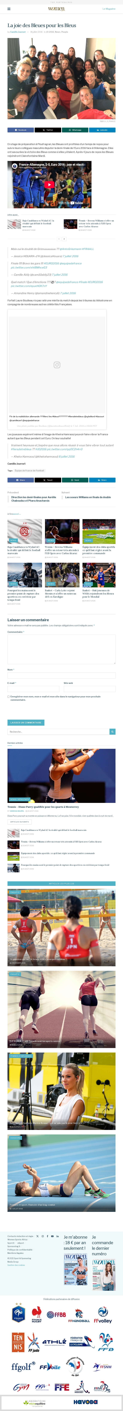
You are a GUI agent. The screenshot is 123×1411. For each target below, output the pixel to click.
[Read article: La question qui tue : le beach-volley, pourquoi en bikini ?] (62, 927)
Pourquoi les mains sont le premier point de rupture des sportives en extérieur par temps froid (65, 865)
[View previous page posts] (59, 239)
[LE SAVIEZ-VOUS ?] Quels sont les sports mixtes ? (36, 1041)
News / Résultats (19, 799)
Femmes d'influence (21, 1056)
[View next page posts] (64, 239)
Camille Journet (18, 32)
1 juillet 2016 (17, 1209)
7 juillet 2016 (70, 256)
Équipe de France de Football (29, 471)
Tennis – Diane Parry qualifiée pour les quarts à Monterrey (43, 806)
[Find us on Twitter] (37, 1236)
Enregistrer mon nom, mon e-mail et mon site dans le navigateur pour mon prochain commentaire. (55, 698)
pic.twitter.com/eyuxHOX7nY (29, 286)
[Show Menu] (9, 8)
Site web (68, 683)
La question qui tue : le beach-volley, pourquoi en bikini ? (38, 959)
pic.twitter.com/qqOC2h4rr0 (64, 449)
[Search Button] (113, 732)
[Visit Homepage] (56, 9)
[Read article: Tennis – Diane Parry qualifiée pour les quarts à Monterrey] (62, 776)
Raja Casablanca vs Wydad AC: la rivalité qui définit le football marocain (38, 223)
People (64, 32)
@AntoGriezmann (70, 249)
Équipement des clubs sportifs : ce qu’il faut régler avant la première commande (99, 550)
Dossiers (15, 1138)
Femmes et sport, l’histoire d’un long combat (32, 1204)
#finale (82, 282)
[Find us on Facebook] (47, 1236)
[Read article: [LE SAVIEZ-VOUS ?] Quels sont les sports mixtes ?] (62, 1009)
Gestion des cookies (16, 1265)
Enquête (15, 892)
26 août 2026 (29, 230)
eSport (21, 1243)
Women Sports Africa (17, 1239)
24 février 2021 (17, 1127)
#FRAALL (88, 249)
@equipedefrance (70, 263)
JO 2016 (50, 32)
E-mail (12, 683)
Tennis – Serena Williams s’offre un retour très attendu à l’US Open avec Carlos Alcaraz (96, 223)
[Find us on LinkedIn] (58, 1236)
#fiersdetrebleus (21, 449)
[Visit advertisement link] (61, 1403)
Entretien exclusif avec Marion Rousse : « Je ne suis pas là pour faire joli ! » (47, 1123)
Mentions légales (16, 1253)
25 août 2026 (14, 604)
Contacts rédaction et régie (20, 1236)
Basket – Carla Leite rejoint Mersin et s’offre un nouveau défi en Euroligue (60, 593)
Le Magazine (109, 9)
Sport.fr (11, 1243)
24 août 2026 (89, 601)
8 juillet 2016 (37, 32)
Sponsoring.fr (14, 1246)
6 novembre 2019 (18, 963)
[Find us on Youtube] (52, 1236)
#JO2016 (40, 449)
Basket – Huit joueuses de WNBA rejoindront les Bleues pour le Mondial (98, 593)
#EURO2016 (51, 263)
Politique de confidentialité (20, 1250)
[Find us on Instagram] (43, 1236)
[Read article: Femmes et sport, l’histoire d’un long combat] (62, 1173)
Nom (11, 669)
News (57, 32)
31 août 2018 (16, 1045)
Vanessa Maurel (17, 811)
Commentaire (16, 632)
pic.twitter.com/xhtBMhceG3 (29, 267)
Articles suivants (21, 822)
